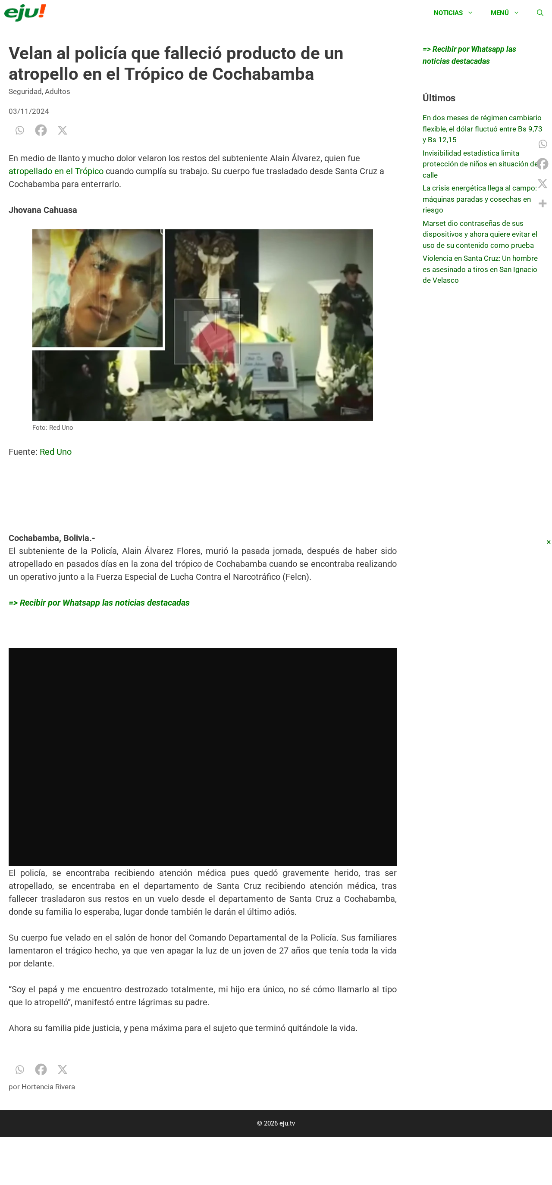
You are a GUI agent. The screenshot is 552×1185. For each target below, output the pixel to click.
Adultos (57, 91)
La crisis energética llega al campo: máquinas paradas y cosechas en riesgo (480, 199)
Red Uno (57, 452)
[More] (542, 203)
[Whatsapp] (19, 130)
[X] (62, 130)
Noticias (448, 13)
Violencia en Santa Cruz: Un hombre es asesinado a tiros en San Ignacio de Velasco (480, 269)
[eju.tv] (27, 13)
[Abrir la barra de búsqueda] (540, 13)
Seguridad (25, 91)
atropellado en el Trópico (56, 171)
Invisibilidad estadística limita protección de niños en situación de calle (480, 164)
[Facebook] (41, 130)
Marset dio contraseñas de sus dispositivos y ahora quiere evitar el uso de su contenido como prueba (480, 234)
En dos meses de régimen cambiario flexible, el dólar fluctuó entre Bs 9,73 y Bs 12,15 (483, 128)
